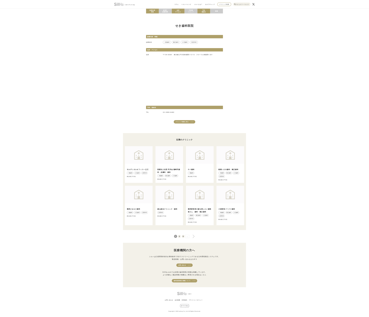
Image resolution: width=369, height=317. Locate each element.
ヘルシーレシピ (186, 4)
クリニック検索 (224, 4)
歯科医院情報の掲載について (182, 280)
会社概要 (177, 300)
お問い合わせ (182, 265)
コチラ (194, 259)
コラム (176, 4)
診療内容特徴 (152, 11)
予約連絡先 (204, 11)
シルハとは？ (198, 4)
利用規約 (184, 300)
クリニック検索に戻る (182, 121)
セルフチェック (210, 4)
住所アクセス (178, 11)
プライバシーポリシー (196, 300)
